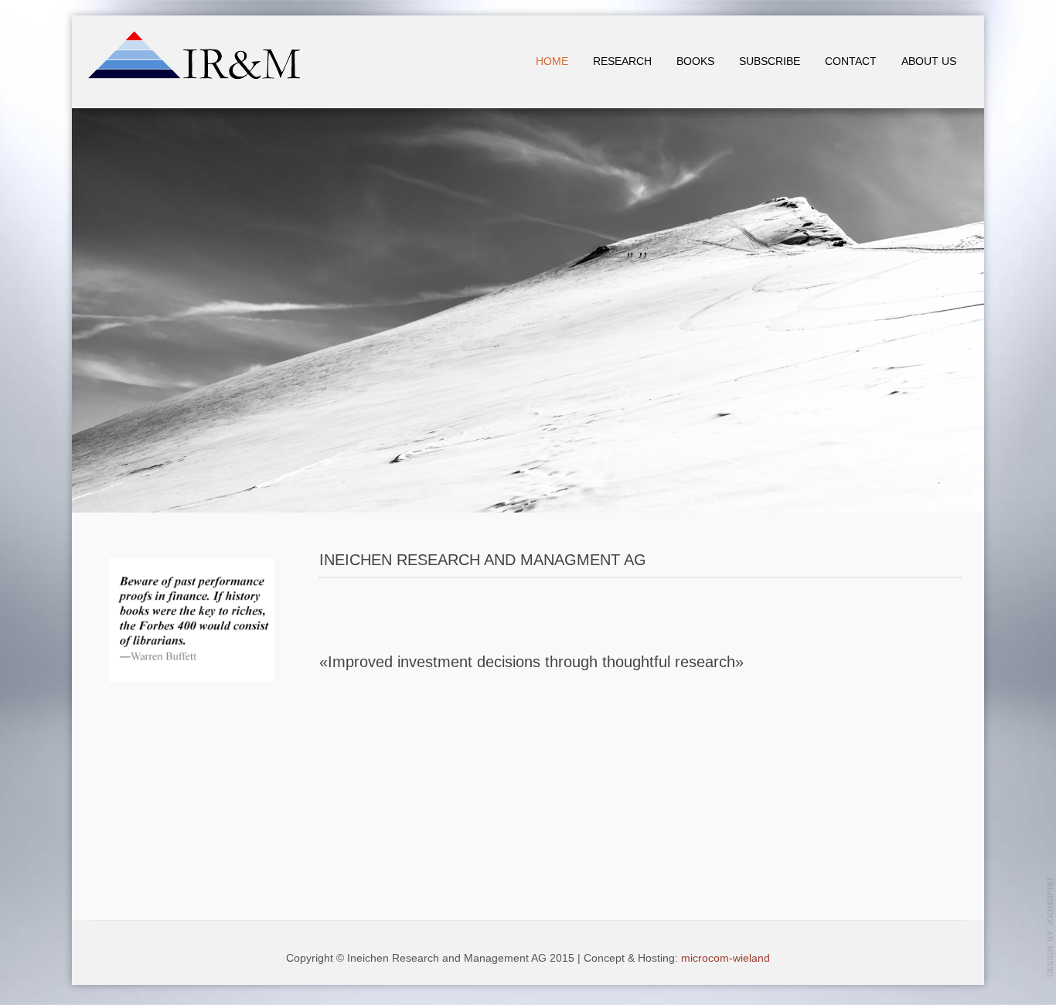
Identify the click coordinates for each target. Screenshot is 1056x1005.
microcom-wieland (725, 958)
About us (928, 61)
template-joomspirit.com (1050, 927)
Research (622, 61)
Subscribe (769, 61)
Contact (851, 61)
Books (695, 61)
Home (552, 61)
